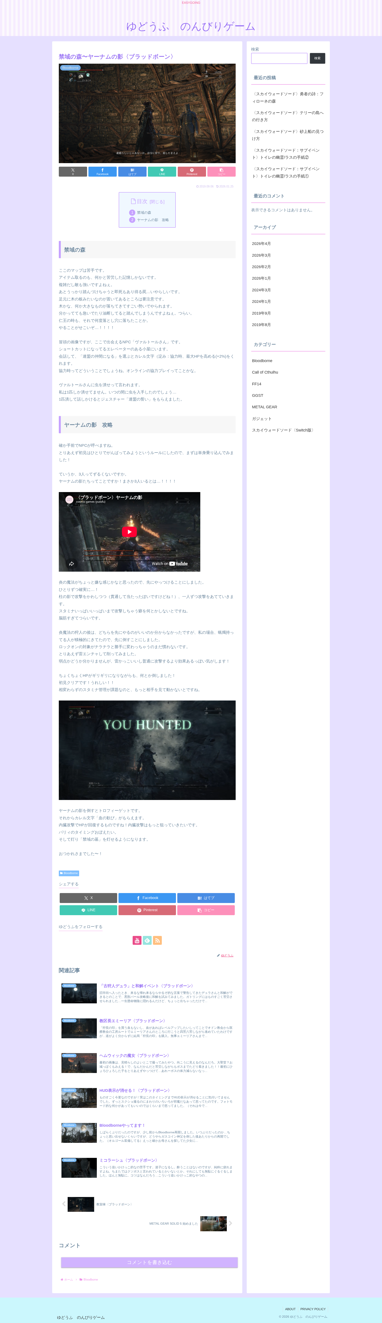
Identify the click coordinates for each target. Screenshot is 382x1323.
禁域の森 (144, 212)
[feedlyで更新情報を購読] (147, 940)
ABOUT (290, 1309)
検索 (255, 49)
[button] (221, 172)
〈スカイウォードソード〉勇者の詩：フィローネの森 (288, 97)
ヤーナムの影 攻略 (153, 220)
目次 (142, 201)
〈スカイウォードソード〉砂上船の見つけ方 (288, 135)
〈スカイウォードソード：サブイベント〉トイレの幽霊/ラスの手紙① (286, 172)
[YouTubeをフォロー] (137, 940)
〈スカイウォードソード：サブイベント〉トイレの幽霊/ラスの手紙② (286, 154)
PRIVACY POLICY (313, 1309)
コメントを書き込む (149, 1262)
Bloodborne (71, 873)
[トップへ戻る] (375, 1316)
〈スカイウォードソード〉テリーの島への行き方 (288, 116)
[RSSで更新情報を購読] (157, 940)
